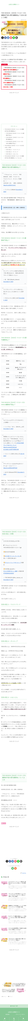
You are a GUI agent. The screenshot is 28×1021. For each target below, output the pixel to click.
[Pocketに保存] (11, 37)
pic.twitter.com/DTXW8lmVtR (11, 449)
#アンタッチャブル (14, 556)
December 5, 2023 (8, 428)
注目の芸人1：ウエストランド (13, 149)
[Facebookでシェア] (5, 37)
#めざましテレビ (11, 445)
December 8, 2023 (8, 579)
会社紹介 (8, 1014)
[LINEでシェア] (13, 37)
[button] (16, 37)
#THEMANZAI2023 (8, 573)
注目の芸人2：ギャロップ (12, 151)
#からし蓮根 (14, 571)
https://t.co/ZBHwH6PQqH (10, 468)
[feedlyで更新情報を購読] (12, 868)
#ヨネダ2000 (6, 571)
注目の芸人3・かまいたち (12, 154)
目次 (12, 126)
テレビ (4, 823)
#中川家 (7, 556)
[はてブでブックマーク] (8, 37)
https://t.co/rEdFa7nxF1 (9, 185)
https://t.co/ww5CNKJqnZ (10, 447)
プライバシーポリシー (20, 1015)
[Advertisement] (14, 108)
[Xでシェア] (2, 37)
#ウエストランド (9, 562)
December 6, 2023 (8, 281)
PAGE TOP (14, 1006)
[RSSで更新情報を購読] (15, 868)
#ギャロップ (17, 562)
